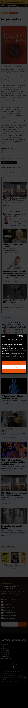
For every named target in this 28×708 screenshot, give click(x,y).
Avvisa (14, 371)
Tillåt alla (14, 363)
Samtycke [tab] (4, 339)
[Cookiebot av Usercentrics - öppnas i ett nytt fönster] (17, 336)
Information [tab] (11, 339)
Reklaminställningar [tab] (20, 339)
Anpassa (13, 367)
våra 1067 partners (9, 346)
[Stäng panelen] (25, 336)
